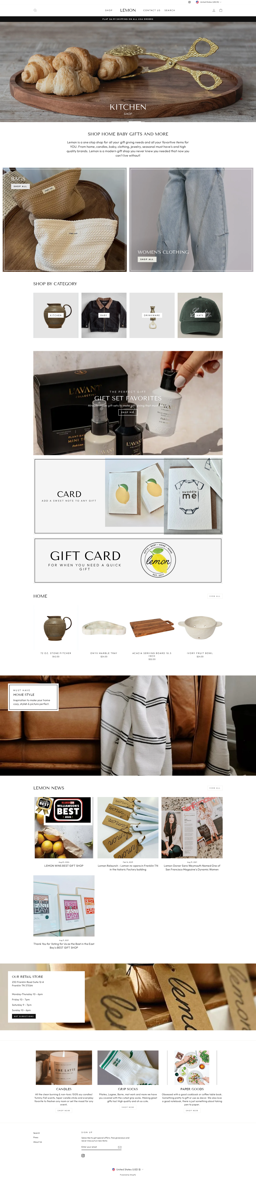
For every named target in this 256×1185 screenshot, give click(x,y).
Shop (109, 10)
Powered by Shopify (128, 1175)
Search (170, 10)
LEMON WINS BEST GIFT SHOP (63, 865)
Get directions (24, 1016)
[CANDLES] (64, 1067)
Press (35, 1137)
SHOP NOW (64, 1111)
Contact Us (152, 10)
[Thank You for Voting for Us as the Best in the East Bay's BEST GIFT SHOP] (64, 906)
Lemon (128, 10)
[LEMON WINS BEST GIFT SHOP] (64, 827)
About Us (37, 1142)
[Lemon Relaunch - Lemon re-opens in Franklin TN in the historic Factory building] (128, 827)
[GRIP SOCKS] (128, 1067)
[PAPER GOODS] (192, 1067)
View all (215, 596)
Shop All (147, 259)
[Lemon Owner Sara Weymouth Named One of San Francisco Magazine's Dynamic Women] (192, 827)
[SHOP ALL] (65, 220)
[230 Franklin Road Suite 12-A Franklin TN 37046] (128, 996)
